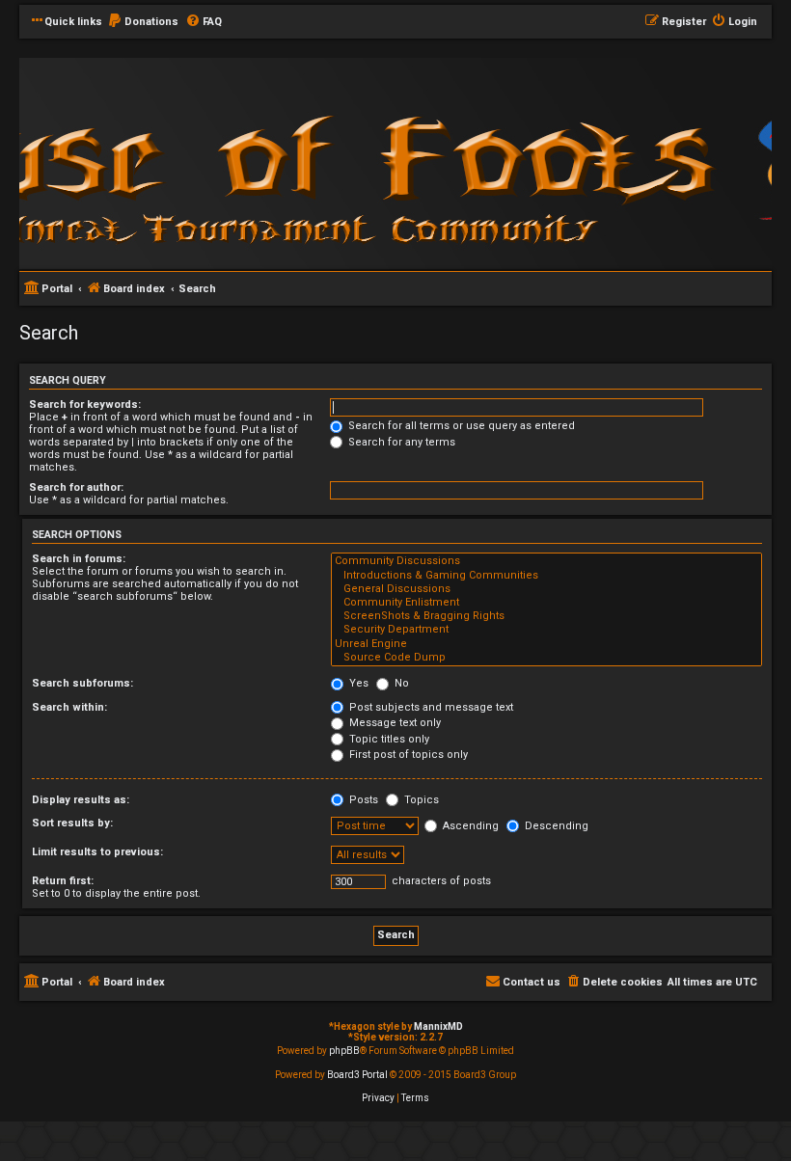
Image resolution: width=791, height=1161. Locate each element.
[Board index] (280, 162)
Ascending (469, 826)
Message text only (393, 722)
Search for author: (76, 487)
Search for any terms (400, 442)
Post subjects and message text (429, 707)
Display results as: (80, 800)
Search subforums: (82, 683)
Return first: (63, 881)
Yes (357, 683)
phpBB (344, 1050)
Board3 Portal (357, 1074)
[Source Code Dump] (546, 657)
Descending (555, 826)
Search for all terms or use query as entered (460, 425)
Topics (420, 800)
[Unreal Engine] (546, 644)
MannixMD (438, 1026)
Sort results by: (72, 823)
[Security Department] (546, 629)
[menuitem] (142, 22)
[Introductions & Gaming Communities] (546, 575)
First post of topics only (407, 754)
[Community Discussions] (546, 561)
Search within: (69, 707)
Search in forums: (78, 559)
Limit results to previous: (97, 852)
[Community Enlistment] (546, 602)
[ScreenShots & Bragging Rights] (546, 616)
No (400, 683)
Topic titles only (387, 739)
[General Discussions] (546, 589)
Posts (362, 800)
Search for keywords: (85, 404)
